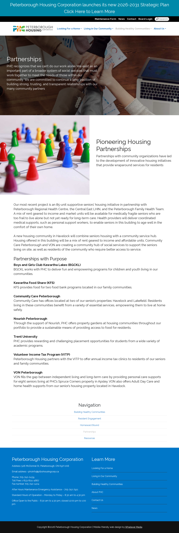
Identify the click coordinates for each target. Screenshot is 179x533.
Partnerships (89, 431)
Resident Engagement (89, 418)
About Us (159, 28)
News (121, 19)
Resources (89, 438)
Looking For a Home (68, 28)
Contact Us (97, 500)
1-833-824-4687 (30, 480)
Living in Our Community (98, 28)
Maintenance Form (105, 19)
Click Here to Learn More (89, 11)
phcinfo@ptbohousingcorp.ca (43, 471)
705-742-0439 (26, 477)
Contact (131, 19)
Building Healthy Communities (133, 28)
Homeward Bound (89, 425)
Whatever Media (133, 527)
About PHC (97, 492)
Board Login (145, 19)
